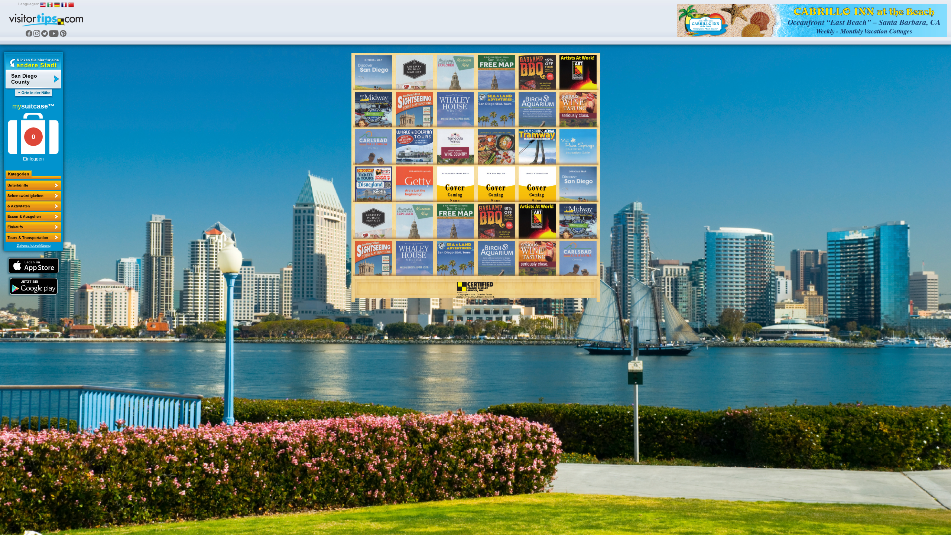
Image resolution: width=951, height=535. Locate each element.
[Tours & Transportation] (33, 227)
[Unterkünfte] (33, 185)
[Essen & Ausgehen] (33, 206)
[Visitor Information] (33, 237)
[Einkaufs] (33, 216)
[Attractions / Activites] (33, 196)
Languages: (28, 4)
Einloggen (33, 159)
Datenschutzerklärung (34, 245)
